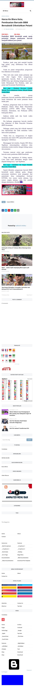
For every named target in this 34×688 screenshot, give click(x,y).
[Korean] (7, 362)
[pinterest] (24, 587)
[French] (7, 352)
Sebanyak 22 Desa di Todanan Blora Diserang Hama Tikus (16, 248)
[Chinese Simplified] (14, 362)
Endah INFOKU (5, 16)
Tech (18, 649)
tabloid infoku (9, 29)
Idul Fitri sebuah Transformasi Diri (19, 428)
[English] (3, 352)
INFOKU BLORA (5, 458)
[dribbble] (24, 596)
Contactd (19, 627)
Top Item (19, 606)
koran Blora (5, 466)
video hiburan (5, 475)
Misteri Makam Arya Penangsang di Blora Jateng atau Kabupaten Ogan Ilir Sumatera (20, 413)
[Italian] (3, 357)
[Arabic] (10, 362)
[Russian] (10, 357)
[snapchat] (9, 596)
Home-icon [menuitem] (4, 543)
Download (20, 652)
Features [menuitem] (19, 543)
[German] (10, 352)
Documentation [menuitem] (6, 557)
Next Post (29, 295)
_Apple (3, 633)
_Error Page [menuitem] (5, 555)
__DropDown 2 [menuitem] (5, 549)
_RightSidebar (21, 643)
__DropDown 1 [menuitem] (21, 546)
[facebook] (9, 585)
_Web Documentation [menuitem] (22, 557)
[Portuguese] (14, 357)
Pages (3, 627)
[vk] (24, 590)
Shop (3, 652)
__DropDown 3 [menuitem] (21, 549)
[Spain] (14, 352)
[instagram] (9, 590)
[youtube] (9, 593)
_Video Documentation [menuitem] (7, 560)
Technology (4, 630)
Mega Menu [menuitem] (20, 555)
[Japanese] (3, 362)
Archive (19, 624)
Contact (4, 536)
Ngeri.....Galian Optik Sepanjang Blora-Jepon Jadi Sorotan (15, 268)
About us (4, 606)
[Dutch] (7, 357)
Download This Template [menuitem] (23, 560)
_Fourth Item (5, 639)
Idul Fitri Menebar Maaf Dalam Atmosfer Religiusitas (18, 421)
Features (4, 643)
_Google (19, 630)
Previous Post (5, 295)
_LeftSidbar (5, 646)
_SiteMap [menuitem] (19, 552)
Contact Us (4, 576)
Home (3, 533)
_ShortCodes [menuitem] (5, 552)
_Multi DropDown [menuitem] (6, 546)
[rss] (9, 587)
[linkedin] (24, 593)
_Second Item (5, 636)
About (19, 533)
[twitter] (24, 585)
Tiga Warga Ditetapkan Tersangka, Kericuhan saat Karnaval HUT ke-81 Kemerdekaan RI (16, 288)
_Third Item (20, 636)
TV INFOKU (4, 449)
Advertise (4, 603)
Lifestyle (4, 649)
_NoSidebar (20, 646)
